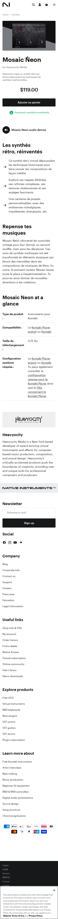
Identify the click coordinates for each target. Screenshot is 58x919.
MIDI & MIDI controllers (15, 791)
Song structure (11, 810)
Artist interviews (11, 767)
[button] (24, 130)
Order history (10, 640)
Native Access (10, 652)
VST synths (8, 722)
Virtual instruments (13, 704)
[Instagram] (10, 542)
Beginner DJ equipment (16, 785)
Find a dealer (9, 646)
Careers (7, 588)
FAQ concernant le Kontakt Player (37, 391)
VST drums (8, 734)
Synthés (16, 14)
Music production (12, 779)
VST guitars (9, 728)
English (5, 865)
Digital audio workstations (17, 797)
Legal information (12, 606)
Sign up (29, 523)
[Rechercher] (33, 4)
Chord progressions (14, 816)
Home (5, 14)
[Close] (54, 890)
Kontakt (46, 331)
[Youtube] (15, 542)
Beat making (9, 773)
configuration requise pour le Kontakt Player (38, 379)
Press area (8, 594)
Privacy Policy (36, 916)
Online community (13, 664)
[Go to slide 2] (31, 57)
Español (5, 885)
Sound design (10, 804)
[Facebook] (4, 542)
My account (9, 634)
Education (8, 600)
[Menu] (54, 4)
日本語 (5, 869)
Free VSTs (8, 698)
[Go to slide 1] (27, 57)
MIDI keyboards (11, 710)
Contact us (8, 576)
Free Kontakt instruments (17, 761)
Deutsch (6, 873)
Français (6, 881)
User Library (9, 670)
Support (7, 582)
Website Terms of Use (13, 916)
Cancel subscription (14, 658)
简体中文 (6, 877)
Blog (5, 564)
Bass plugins (9, 716)
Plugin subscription (13, 740)
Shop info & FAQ (12, 628)
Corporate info (11, 570)
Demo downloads (12, 676)
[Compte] (39, 4)
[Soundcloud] (21, 542)
